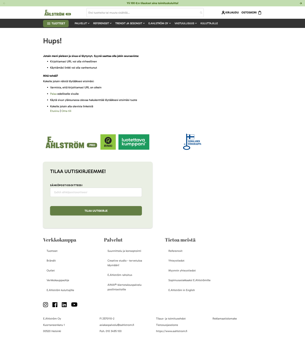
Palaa (53, 93)
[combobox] (145, 12)
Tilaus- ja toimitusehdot (171, 318)
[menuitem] (82, 23)
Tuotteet (58, 23)
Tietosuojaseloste (167, 325)
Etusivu (54, 111)
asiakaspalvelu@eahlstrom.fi (117, 325)
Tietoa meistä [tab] (180, 239)
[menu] (148, 23)
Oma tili (66, 111)
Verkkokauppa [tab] (59, 239)
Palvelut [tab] (113, 239)
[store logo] (71, 148)
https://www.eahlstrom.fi (171, 331)
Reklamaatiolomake (225, 318)
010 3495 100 (114, 331)
